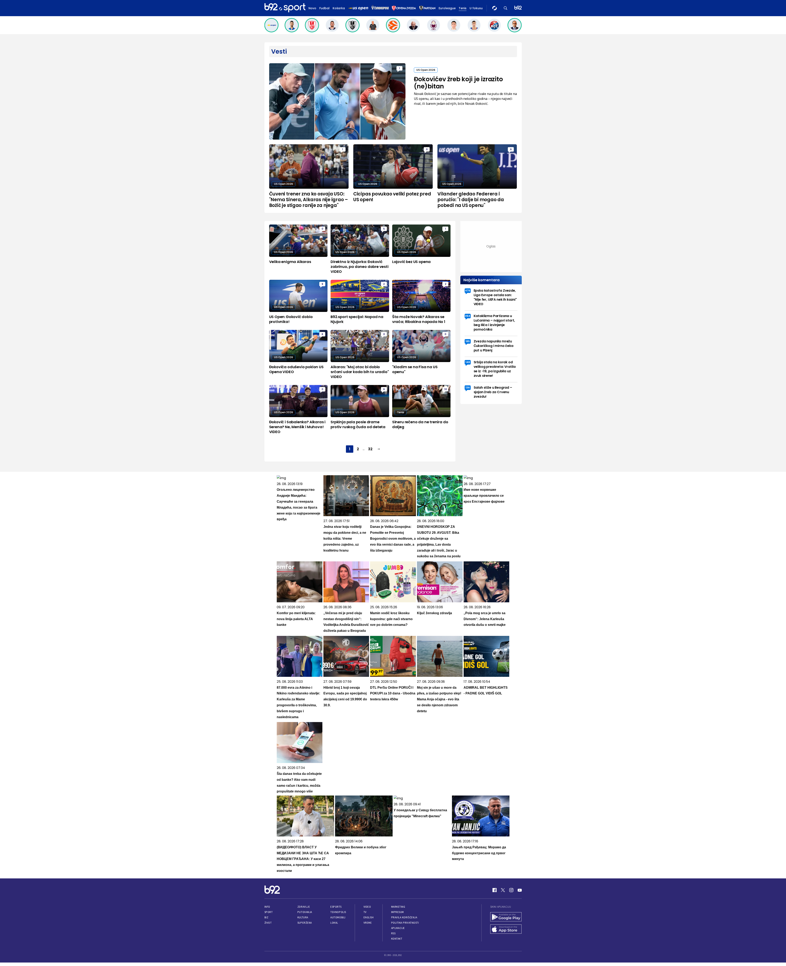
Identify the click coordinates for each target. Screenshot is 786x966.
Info (267, 906)
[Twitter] (503, 890)
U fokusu (476, 8)
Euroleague (447, 8)
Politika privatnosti (405, 922)
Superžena (304, 922)
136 (467, 387)
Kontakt (396, 938)
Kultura (302, 917)
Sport (268, 912)
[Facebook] (494, 890)
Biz (266, 917)
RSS (393, 933)
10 (445, 389)
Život (268, 922)
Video (367, 906)
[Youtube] (520, 890)
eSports (335, 906)
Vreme (368, 922)
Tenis (462, 8)
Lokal (334, 922)
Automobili (337, 917)
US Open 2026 (425, 70)
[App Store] (506, 929)
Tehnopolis (338, 912)
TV (365, 912)
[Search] (505, 8)
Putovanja (304, 912)
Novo (312, 8)
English (369, 917)
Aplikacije (398, 928)
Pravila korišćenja (404, 917)
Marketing (398, 906)
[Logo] (284, 8)
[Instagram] (511, 890)
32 (370, 448)
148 (467, 362)
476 (467, 290)
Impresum (397, 912)
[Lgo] (518, 8)
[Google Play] (506, 917)
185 (467, 341)
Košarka (339, 8)
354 (467, 316)
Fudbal (324, 8)
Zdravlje (303, 906)
